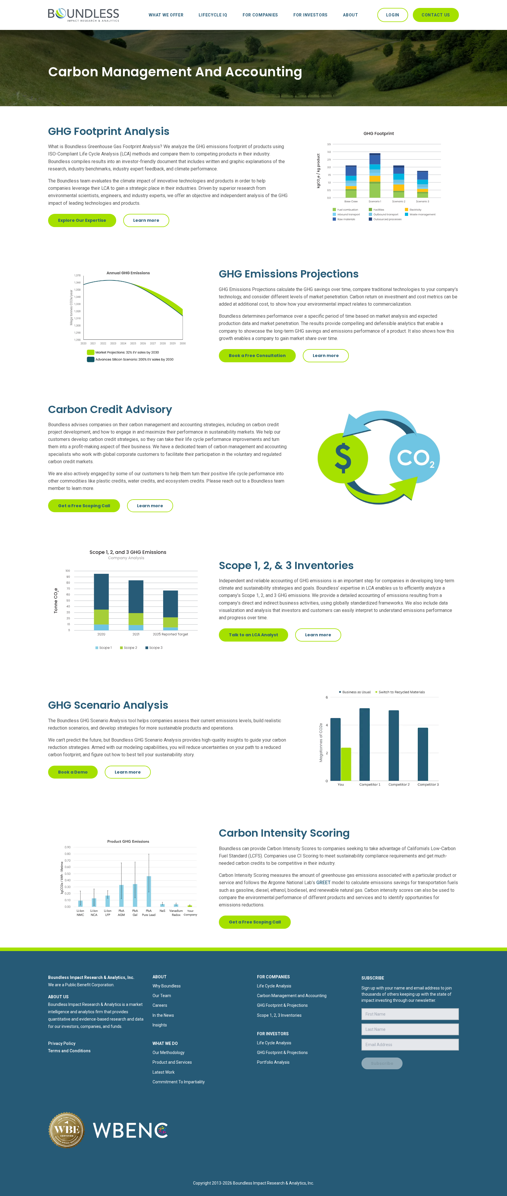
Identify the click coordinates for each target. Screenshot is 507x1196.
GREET (323, 882)
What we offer (166, 15)
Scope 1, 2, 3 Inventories (279, 1015)
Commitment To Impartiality (179, 1082)
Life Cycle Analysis (274, 986)
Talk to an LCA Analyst (253, 635)
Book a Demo (73, 772)
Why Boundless (167, 986)
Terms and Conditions (69, 1050)
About (350, 15)
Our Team (162, 995)
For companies (260, 15)
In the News (163, 1015)
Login (393, 15)
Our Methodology (169, 1052)
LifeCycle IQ (213, 15)
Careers (160, 1005)
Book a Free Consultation (257, 355)
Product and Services (172, 1062)
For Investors (310, 15)
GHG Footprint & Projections (282, 1005)
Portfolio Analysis (273, 1062)
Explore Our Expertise (82, 220)
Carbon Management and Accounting (292, 995)
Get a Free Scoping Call (84, 506)
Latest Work (164, 1072)
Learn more (146, 220)
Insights (160, 1025)
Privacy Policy (61, 1043)
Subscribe (382, 1063)
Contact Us (436, 15)
